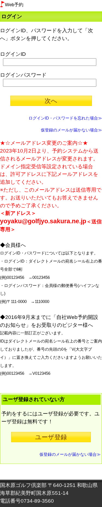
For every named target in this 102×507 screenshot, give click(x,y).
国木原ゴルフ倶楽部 (23, 485)
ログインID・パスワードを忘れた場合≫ (65, 118)
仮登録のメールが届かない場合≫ (71, 130)
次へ (51, 100)
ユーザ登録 (51, 437)
